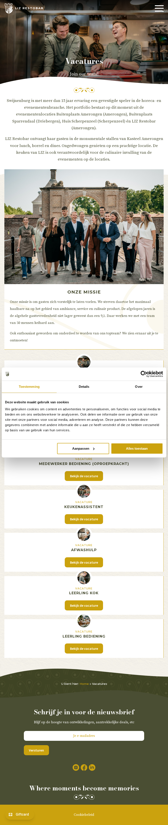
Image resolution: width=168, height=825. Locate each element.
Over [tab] (138, 386)
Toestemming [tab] (29, 386)
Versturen (36, 750)
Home (84, 683)
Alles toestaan (137, 448)
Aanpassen (80, 448)
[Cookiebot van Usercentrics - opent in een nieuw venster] (144, 374)
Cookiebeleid (84, 815)
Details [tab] (84, 386)
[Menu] (159, 8)
